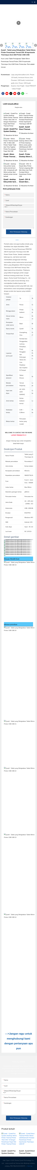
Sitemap (29, 1166)
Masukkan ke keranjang (13, 135)
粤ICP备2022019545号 (17, 1166)
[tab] (17, 239)
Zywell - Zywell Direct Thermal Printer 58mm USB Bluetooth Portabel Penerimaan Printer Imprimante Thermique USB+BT (26, 128)
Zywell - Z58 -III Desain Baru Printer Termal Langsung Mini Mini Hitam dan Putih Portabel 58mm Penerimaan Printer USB (26, 181)
